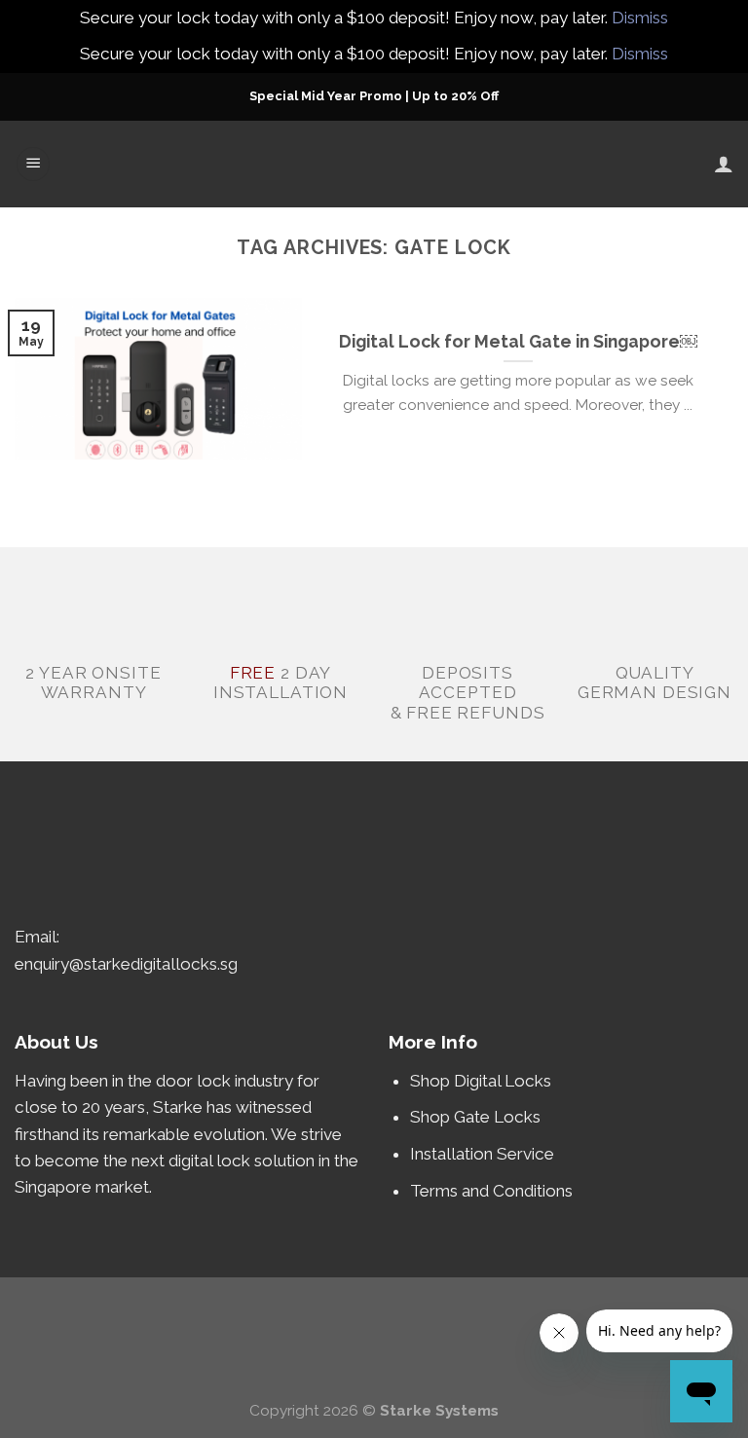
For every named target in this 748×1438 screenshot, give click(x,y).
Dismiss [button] (640, 17)
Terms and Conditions (491, 1190)
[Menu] (33, 164)
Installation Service (484, 1153)
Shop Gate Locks (475, 1116)
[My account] (723, 163)
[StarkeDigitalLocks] (374, 164)
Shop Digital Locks (482, 1080)
